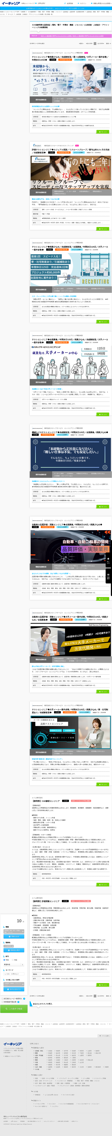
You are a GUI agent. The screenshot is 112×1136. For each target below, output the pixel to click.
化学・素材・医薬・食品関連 (43, 1083)
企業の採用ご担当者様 (63, 1121)
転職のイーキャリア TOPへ (13, 1056)
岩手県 (66, 1051)
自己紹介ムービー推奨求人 (13, 998)
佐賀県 (58, 1067)
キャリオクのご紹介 (68, 1095)
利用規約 (22, 1121)
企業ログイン (75, 1121)
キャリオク (52, 1104)
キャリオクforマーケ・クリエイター (88, 1104)
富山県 (58, 1055)
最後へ (108, 43)
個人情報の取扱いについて (34, 1121)
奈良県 (82, 1060)
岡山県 (66, 1062)
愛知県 (66, 1057)
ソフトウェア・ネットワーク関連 (68, 1078)
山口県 (82, 1062)
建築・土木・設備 (79, 1083)
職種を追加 (15, 936)
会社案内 (6, 1121)
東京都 (90, 1053)
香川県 (58, 1064)
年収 (7, 960)
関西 (36, 1060)
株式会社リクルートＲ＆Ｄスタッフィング (61, 145)
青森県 (58, 1051)
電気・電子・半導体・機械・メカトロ (49, 12)
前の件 (89, 43)
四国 (36, 1064)
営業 (36, 1078)
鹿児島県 (98, 1067)
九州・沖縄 (38, 1067)
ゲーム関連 (86, 1078)
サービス (10, 14)
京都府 (58, 1060)
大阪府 (66, 1060)
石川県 (66, 1055)
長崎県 (66, 1067)
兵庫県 (74, 1060)
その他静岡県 (32, 12)
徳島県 (50, 1064)
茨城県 (50, 1053)
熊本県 (74, 1067)
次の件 (100, 43)
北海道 (50, 1051)
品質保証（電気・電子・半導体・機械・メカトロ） (91, 1024)
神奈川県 (98, 1053)
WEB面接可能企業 (10, 1002)
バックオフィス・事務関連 (65, 1081)
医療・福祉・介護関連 (63, 1083)
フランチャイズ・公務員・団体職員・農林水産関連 (74, 1085)
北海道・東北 (39, 1051)
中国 (36, 1062)
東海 (36, 1057)
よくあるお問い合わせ (51, 1095)
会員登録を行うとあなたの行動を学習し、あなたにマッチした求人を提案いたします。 (56, 8)
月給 (15, 960)
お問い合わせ (14, 1121)
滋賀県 (50, 1060)
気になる (108, 562)
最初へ (82, 43)
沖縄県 (107, 1067)
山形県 (90, 1051)
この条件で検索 (15, 1009)
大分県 (82, 1067)
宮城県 (74, 1051)
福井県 (74, 1055)
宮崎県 (90, 1067)
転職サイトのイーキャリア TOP (9, 12)
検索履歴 (108, 577)
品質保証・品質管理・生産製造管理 (73, 12)
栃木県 (58, 1053)
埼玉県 (74, 1053)
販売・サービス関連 (48, 1078)
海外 (49, 1069)
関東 (36, 1053)
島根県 (58, 1062)
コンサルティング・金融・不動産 (45, 1085)
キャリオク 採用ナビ (41, 1106)
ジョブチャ (55, 1106)
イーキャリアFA (40, 1104)
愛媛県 (66, 1064)
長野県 (90, 1055)
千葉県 (82, 1053)
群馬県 (66, 1053)
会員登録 (70, 3)
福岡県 (50, 1067)
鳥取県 (50, 1062)
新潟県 (50, 1055)
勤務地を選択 (15, 950)
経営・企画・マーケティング (43, 1081)
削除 (22, 931)
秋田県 (82, 1051)
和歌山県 (90, 1060)
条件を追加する (15, 989)
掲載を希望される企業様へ (102, 3)
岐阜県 (50, 1057)
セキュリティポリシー (49, 1121)
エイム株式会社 (37, 798)
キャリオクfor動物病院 (67, 1104)
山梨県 (82, 1055)
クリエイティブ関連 (100, 1078)
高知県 (74, 1064)
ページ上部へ (106, 1036)
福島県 (97, 1051)
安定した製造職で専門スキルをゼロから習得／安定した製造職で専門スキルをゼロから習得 (72, 36)
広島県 (74, 1062)
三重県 (74, 1057)
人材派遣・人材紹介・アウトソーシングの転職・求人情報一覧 (34, 14)
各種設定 (37, 1095)
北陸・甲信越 (39, 1055)
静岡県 (23, 12)
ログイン (83, 3)
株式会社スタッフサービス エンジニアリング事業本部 (65, 53)
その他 (37, 1069)
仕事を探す (41, 3)
